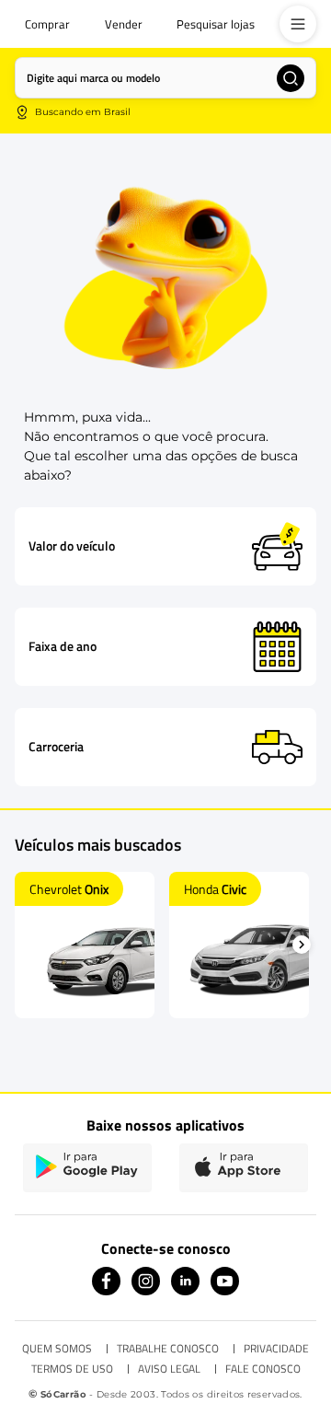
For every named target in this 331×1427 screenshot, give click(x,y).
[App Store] (243, 1167)
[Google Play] (87, 1167)
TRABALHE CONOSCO (168, 1348)
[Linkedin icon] (185, 1290)
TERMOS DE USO (72, 1369)
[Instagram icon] (145, 1290)
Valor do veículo (72, 545)
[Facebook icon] (106, 1290)
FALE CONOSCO (263, 1369)
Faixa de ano (63, 646)
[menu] (298, 24)
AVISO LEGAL (169, 1369)
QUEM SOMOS (57, 1348)
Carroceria (56, 746)
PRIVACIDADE (276, 1348)
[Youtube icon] (225, 1290)
